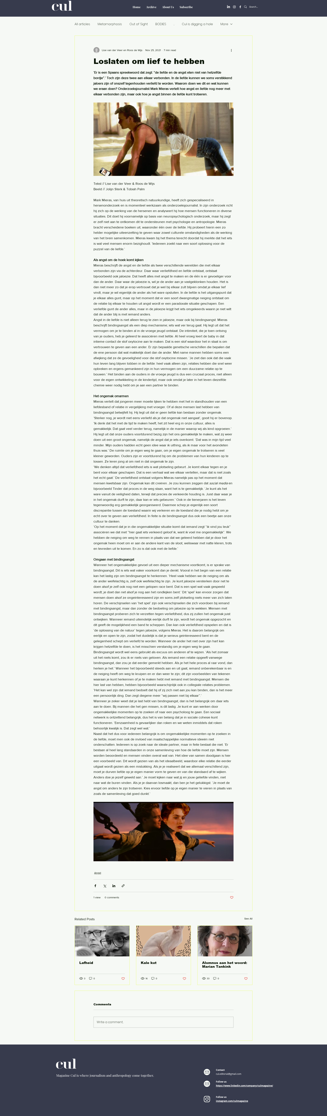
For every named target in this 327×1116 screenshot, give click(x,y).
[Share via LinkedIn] (114, 886)
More (224, 24)
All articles (82, 24)
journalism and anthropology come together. (122, 1075)
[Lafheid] (102, 941)
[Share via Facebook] (95, 886)
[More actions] (231, 50)
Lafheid (86, 963)
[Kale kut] (163, 941)
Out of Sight (138, 24)
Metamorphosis (110, 24)
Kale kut (148, 963)
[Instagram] (234, 7)
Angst (97, 872)
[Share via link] (123, 886)
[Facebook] (240, 7)
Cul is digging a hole (197, 24)
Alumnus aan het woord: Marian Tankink (224, 964)
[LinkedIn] (228, 7)
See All (248, 918)
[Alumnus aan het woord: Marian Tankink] (225, 941)
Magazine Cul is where (73, 1075)
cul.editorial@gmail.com (228, 1073)
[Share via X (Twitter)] (104, 886)
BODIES (160, 24)
